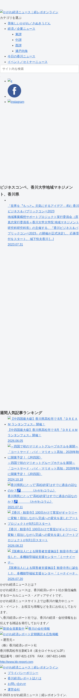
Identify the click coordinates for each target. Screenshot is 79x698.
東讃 (18, 34)
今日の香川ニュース (21, 56)
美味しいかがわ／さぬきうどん (29, 23)
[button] (0, 76)
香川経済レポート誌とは (24, 678)
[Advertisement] (39, 144)
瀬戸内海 (21, 51)
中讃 (18, 39)
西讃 (18, 45)
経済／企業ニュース (21, 28)
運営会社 (14, 689)
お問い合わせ (17, 684)
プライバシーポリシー (23, 673)
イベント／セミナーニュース (28, 62)
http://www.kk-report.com (16, 661)
